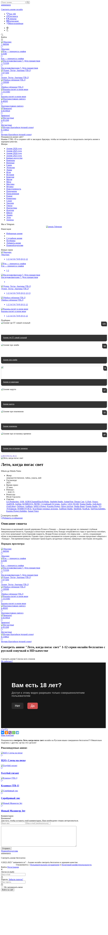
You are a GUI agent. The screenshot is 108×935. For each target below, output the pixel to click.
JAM (22, 501)
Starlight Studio (56, 501)
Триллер (10, 203)
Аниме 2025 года (14, 151)
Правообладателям (14, 245)
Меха (8, 182)
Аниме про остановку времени (15, 448)
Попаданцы (11, 191)
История (10, 175)
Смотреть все (9, 456)
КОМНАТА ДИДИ (31, 504)
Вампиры (10, 160)
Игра (8, 172)
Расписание (13, 21)
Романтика (11, 198)
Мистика (10, 184)
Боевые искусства (14, 158)
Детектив (10, 167)
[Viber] (10, 732)
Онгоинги (13, 16)
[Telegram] (17, 732)
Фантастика (11, 208)
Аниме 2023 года (14, 156)
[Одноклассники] (6, 732)
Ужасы (9, 205)
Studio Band (79, 506)
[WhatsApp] (13, 732)
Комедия (10, 177)
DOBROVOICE (24, 509)
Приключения (12, 194)
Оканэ (95, 501)
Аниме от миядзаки (11, 382)
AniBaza (29, 506)
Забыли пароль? (16, 879)
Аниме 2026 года (14, 148)
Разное (9, 196)
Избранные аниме (14, 233)
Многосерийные (15, 23)
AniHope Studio (66, 509)
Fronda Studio (91, 506)
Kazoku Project (53, 506)
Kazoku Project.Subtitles (16, 511)
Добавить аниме (13, 243)
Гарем (9, 165)
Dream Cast (79, 501)
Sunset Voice (33, 511)
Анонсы (10, 220)
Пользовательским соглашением (44, 865)
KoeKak (86, 509)
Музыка (9, 186)
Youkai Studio (85, 504)
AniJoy (64, 504)
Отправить (6, 848)
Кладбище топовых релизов (45, 509)
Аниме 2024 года (14, 153)
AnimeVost (68, 501)
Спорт (9, 201)
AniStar (18, 504)
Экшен (9, 215)
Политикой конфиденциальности (77, 865)
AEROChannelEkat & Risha (37, 501)
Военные (10, 163)
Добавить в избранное (13, 518)
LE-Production (12, 501)
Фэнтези (10, 210)
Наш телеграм (7, 735)
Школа (9, 213)
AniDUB (10, 504)
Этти (8, 217)
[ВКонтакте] (2, 732)
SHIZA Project (40, 506)
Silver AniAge (67, 506)
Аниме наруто (8, 404)
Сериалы (12, 19)
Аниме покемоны (10, 426)
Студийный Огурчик (50, 504)
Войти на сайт (7, 890)
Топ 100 (12, 14)
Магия (9, 179)
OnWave (20, 506)
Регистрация (13, 867)
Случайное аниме (14, 238)
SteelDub (77, 509)
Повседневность (13, 189)
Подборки (10, 240)
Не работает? (7, 661)
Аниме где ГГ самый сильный (15, 338)
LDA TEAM (73, 504)
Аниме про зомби (10, 360)
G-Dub (88, 501)
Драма (9, 170)
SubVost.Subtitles (98, 509)
